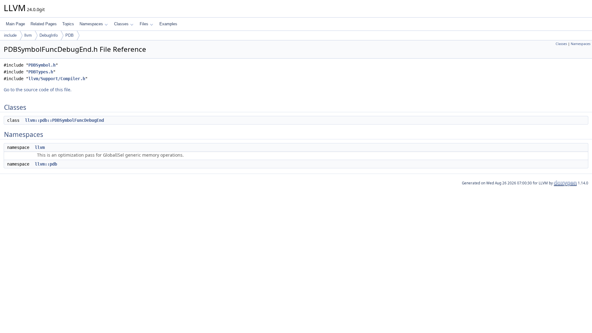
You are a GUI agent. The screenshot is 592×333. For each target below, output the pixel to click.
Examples (168, 24)
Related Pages (44, 24)
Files (144, 24)
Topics (68, 24)
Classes (121, 24)
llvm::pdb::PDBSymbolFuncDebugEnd (64, 120)
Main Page (15, 24)
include (10, 35)
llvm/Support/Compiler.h (56, 78)
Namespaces (91, 24)
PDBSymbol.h (42, 65)
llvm (28, 35)
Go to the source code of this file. (38, 89)
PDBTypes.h (40, 71)
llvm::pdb (46, 164)
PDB (69, 35)
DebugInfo (48, 35)
